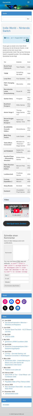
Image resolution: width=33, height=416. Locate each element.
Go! (28, 19)
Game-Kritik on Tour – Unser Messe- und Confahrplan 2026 (17, 376)
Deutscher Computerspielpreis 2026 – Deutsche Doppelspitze (17, 347)
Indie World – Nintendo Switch (16, 29)
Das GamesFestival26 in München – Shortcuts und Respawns (16, 323)
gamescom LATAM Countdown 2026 (16, 342)
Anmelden (6, 405)
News (8, 38)
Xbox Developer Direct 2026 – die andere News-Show (18, 388)
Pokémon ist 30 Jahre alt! (13, 370)
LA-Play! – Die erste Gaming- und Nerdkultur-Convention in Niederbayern (17, 354)
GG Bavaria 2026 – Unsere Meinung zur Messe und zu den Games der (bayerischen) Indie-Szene (17, 362)
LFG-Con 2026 (9, 337)
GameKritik (6, 2)
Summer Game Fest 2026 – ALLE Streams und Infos (18, 330)
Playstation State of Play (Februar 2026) (17, 382)
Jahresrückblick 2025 (11, 394)
